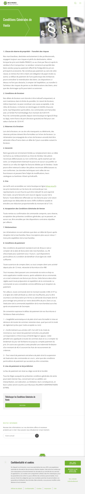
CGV (55, 488)
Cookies (39, 488)
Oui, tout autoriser (72, 463)
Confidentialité (29, 488)
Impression (47, 488)
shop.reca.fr (51, 186)
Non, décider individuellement (73, 480)
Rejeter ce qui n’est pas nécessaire (73, 470)
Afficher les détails (16, 488)
